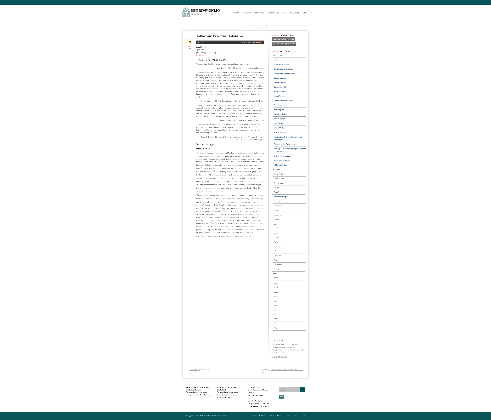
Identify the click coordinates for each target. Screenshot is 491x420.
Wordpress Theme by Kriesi (223, 416)
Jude (276, 228)
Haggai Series (279, 96)
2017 (275, 319)
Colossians (278, 201)
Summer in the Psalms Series (285, 144)
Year (274, 274)
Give (305, 13)
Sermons (272, 13)
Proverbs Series (280, 132)
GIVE (281, 396)
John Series (292, 25)
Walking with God (280, 165)
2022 (276, 296)
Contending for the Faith (283, 69)
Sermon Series (278, 55)
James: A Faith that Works (283, 100)
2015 (275, 328)
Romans (277, 269)
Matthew (277, 246)
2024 (276, 287)
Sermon (300, 25)
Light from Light (280, 114)
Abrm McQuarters (280, 174)
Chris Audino (279, 178)
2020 (276, 305)
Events (283, 13)
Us (277, 340)
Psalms (276, 260)
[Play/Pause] (198, 42)
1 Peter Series (279, 60)
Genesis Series (280, 82)
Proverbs (277, 255)
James (276, 219)
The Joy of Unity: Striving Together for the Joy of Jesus (290, 149)
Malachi (277, 237)
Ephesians (278, 206)
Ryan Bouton (279, 192)
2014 (275, 332)
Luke (276, 233)
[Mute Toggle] (254, 42)
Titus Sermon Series (282, 160)
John (285, 25)
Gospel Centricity (280, 87)
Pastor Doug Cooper (260, 401)
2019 (275, 310)
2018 (275, 314)
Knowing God (279, 109)
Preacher (276, 169)
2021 (275, 301)
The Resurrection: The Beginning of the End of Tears (219, 35)
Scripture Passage (280, 196)
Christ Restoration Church (244, 236)
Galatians (277, 215)
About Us (247, 13)
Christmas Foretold (281, 64)
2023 (269, 25)
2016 (275, 323)
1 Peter (276, 251)
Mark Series (278, 123)
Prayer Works (279, 128)
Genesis (277, 210)
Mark (276, 242)
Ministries (259, 13)
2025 (276, 283)
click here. (228, 397)
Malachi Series (279, 118)
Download (200, 55)
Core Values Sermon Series (284, 73)
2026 (276, 278)
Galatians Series (280, 78)
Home (256, 25)
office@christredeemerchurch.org (285, 350)
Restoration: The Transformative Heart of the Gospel (289, 138)
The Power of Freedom (283, 156)
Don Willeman (279, 183)
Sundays (235, 13)
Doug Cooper (277, 25)
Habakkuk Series (280, 91)
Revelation (278, 264)
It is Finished (193, 370)
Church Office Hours (279, 357)
